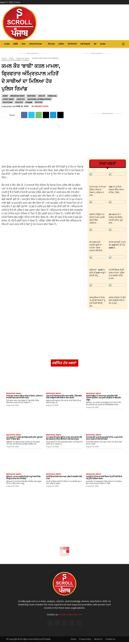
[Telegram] (53, 115)
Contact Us (110, 639)
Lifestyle (21, 99)
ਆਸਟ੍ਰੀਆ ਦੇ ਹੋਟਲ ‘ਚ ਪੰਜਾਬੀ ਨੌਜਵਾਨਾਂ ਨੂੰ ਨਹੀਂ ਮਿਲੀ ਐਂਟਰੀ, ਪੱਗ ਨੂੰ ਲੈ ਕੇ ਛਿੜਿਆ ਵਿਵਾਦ (104, 477)
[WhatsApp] (39, 115)
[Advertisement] (43, 142)
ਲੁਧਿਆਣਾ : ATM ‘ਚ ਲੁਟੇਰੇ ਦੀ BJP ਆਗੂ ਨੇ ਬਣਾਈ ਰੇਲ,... (97, 273)
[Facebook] (114, 2)
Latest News (8, 99)
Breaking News (22, 58)
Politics (18, 102)
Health (41, 96)
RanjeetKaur (41, 106)
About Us (98, 639)
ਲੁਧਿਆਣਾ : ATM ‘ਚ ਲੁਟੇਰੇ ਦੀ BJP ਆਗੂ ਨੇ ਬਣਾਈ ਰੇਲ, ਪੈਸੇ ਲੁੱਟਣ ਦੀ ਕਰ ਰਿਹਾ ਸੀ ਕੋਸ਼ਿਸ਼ (23, 477)
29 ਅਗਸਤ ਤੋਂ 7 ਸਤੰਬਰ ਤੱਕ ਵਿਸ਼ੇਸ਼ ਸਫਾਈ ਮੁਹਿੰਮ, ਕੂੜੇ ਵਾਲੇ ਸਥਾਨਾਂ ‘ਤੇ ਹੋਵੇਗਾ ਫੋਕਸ (24, 438)
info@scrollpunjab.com (70, 614)
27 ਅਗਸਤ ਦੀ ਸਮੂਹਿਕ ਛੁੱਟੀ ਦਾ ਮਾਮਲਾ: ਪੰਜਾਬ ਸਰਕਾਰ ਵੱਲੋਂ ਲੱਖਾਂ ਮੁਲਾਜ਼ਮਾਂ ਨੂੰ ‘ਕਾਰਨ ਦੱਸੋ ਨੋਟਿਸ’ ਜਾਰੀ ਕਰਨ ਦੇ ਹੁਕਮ (64, 438)
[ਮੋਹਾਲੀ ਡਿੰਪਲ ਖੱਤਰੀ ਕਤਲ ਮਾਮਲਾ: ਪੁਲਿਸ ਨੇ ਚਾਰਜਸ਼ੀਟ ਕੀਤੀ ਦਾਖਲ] (117, 261)
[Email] (46, 115)
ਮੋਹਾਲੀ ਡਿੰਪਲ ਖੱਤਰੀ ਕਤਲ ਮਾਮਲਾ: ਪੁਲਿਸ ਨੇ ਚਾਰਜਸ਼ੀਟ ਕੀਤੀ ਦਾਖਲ (64, 477)
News (11, 58)
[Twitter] (123, 2)
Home (4, 58)
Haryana (31, 96)
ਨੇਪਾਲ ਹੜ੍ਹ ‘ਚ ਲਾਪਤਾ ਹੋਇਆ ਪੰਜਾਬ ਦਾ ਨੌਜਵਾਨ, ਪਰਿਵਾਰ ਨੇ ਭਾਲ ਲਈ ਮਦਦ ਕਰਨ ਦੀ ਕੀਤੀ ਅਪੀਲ (24, 397)
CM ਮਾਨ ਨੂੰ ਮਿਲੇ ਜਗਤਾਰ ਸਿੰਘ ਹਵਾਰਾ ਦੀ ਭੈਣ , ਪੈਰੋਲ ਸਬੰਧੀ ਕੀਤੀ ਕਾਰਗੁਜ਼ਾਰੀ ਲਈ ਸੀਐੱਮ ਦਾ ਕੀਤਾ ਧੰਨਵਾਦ (64, 397)
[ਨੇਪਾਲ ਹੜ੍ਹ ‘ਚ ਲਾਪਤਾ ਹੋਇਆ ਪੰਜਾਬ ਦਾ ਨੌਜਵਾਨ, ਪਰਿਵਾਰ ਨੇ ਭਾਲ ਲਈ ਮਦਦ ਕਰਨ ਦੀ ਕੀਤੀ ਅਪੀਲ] (97, 178)
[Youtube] (127, 2)
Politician (7, 102)
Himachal (52, 96)
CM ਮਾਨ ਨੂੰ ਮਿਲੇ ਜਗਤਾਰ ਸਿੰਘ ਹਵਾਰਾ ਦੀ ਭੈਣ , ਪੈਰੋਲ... (116, 190)
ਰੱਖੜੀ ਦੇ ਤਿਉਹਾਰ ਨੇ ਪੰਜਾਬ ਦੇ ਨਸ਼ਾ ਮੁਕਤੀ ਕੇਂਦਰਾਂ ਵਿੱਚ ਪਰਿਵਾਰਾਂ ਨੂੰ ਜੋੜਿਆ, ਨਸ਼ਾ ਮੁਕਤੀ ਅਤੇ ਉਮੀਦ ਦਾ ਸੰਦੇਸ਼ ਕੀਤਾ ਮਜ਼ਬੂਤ (103, 398)
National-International (39, 99)
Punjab (28, 102)
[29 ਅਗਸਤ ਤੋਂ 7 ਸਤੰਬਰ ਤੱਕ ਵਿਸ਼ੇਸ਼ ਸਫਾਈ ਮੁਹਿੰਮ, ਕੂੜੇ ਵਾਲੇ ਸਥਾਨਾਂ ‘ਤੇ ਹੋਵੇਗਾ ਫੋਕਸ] (117, 206)
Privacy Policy (85, 639)
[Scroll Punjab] (27, 23)
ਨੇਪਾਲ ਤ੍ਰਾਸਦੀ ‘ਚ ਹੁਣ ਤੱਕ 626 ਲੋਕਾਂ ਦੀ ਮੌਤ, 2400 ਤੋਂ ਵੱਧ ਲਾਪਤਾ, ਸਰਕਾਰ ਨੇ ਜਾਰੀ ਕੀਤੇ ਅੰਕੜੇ (104, 438)
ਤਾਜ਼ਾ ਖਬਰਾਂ (107, 164)
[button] (123, 44)
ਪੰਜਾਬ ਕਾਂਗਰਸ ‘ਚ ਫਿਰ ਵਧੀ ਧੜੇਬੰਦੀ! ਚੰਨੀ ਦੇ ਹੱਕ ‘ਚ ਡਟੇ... (117, 300)
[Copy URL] (60, 115)
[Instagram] (118, 2)
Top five (38, 102)
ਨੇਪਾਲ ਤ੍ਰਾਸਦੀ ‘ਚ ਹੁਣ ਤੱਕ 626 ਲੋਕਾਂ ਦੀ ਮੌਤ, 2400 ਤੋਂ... (117, 245)
